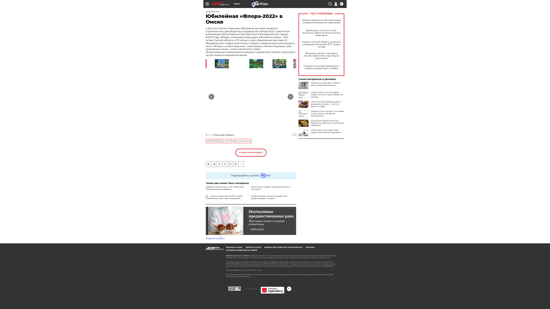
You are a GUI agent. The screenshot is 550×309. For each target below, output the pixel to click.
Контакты (310, 247)
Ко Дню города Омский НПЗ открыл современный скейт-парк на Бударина (224, 197)
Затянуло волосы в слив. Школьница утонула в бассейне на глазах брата (321, 21)
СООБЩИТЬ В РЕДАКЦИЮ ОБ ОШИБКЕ (241, 250)
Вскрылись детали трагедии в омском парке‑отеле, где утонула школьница (321, 56)
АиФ (210, 135)
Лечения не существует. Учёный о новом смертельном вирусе (326, 84)
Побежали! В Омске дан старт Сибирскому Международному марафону (225, 188)
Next (290, 97)
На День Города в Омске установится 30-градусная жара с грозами (269, 197)
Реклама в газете (253, 247)
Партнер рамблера (251, 289)
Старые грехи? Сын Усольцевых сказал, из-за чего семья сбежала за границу (327, 94)
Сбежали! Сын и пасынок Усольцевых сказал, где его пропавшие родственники (327, 113)
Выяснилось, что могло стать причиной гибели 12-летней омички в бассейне (321, 33)
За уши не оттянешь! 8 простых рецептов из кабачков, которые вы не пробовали (327, 123)
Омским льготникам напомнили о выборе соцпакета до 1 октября (321, 67)
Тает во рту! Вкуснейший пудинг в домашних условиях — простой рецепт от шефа (326, 104)
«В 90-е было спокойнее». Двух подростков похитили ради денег (326, 131)
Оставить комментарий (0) (251, 152)
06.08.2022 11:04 (212, 12)
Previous (211, 97)
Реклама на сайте (234, 247)
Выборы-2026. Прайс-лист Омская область (283, 247)
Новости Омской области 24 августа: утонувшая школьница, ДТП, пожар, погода (321, 44)
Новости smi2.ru (215, 238)
